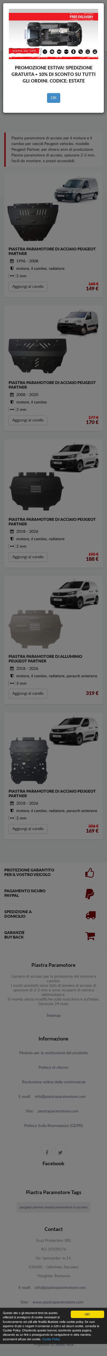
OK (53, 98)
